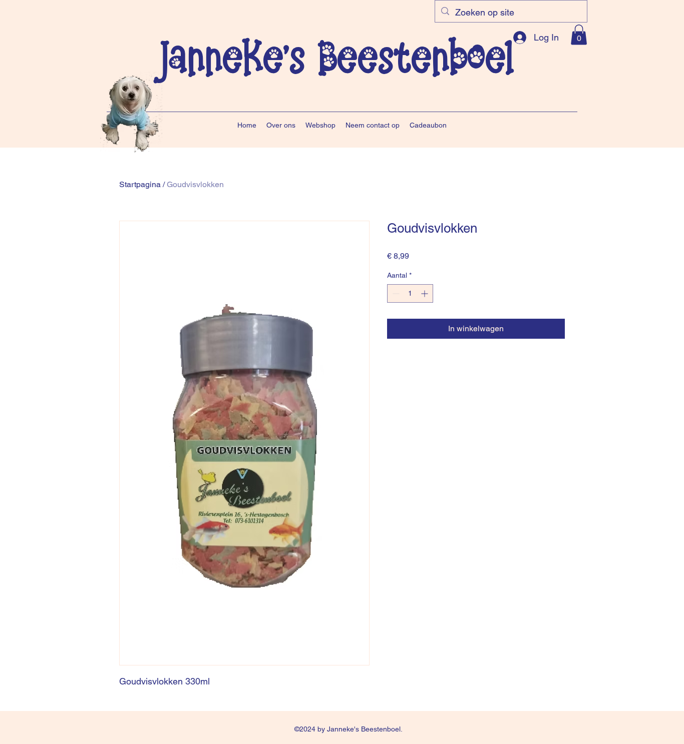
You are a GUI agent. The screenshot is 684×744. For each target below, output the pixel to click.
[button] (578, 35)
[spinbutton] (410, 293)
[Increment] (425, 293)
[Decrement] (395, 293)
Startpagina (140, 184)
